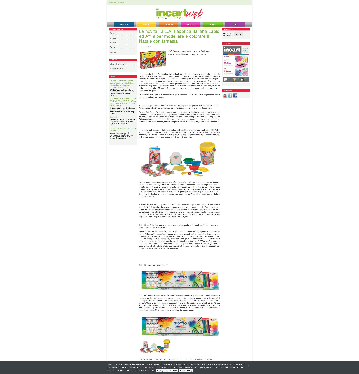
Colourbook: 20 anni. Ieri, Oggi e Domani (123, 111)
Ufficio (113, 37)
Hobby (113, 42)
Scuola (113, 33)
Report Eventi (116, 68)
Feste (112, 47)
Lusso (113, 51)
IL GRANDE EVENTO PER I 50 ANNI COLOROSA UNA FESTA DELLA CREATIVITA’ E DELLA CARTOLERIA (123, 84)
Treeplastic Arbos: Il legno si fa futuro (122, 125)
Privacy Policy (186, 371)
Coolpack (113, 99)
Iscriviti (238, 34)
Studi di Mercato (118, 63)
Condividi (209, 359)
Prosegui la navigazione (167, 371)
